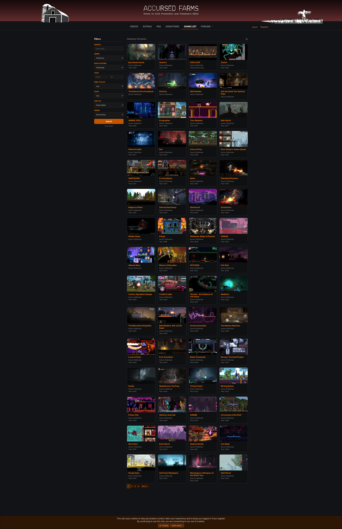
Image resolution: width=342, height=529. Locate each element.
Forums (206, 26)
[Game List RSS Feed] (247, 38)
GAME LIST (190, 26)
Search (97, 45)
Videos (134, 26)
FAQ (159, 26)
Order (97, 110)
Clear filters (109, 126)
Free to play (99, 82)
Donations (172, 26)
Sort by (97, 101)
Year (96, 73)
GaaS (96, 92)
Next (144, 486)
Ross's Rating (100, 63)
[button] (213, 26)
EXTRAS (147, 26)
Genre (97, 54)
